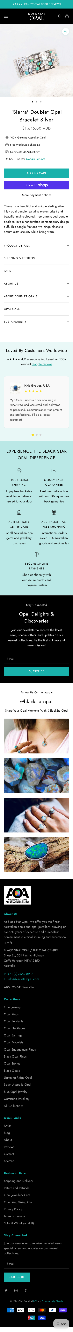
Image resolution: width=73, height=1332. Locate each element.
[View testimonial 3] (40, 435)
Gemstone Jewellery (16, 1098)
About (8, 1140)
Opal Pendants (13, 1021)
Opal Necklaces (14, 1028)
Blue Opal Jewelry (15, 1092)
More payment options (36, 195)
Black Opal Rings (15, 1056)
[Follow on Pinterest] (26, 1290)
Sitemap (9, 1161)
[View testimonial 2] (37, 435)
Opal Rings (11, 1014)
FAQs (7, 1126)
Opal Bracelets (13, 1042)
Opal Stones (12, 1063)
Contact (9, 1154)
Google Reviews (35, 159)
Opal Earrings (13, 1035)
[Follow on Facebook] (6, 1290)
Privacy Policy (13, 1209)
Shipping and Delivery (18, 1181)
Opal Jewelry (12, 1007)
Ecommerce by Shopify (52, 1301)
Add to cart (36, 173)
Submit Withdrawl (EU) (19, 1223)
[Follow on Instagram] (16, 1290)
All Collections (13, 1106)
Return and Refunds (16, 1188)
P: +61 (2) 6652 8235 (18, 974)
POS (35, 1301)
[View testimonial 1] (33, 435)
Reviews (9, 1147)
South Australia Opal (17, 1084)
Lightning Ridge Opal (18, 1077)
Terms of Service (14, 1216)
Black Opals (12, 1070)
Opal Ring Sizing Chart (19, 1202)
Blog (7, 1133)
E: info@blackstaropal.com (21, 979)
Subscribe (36, 671)
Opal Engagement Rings (20, 1049)
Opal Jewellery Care (17, 1195)
